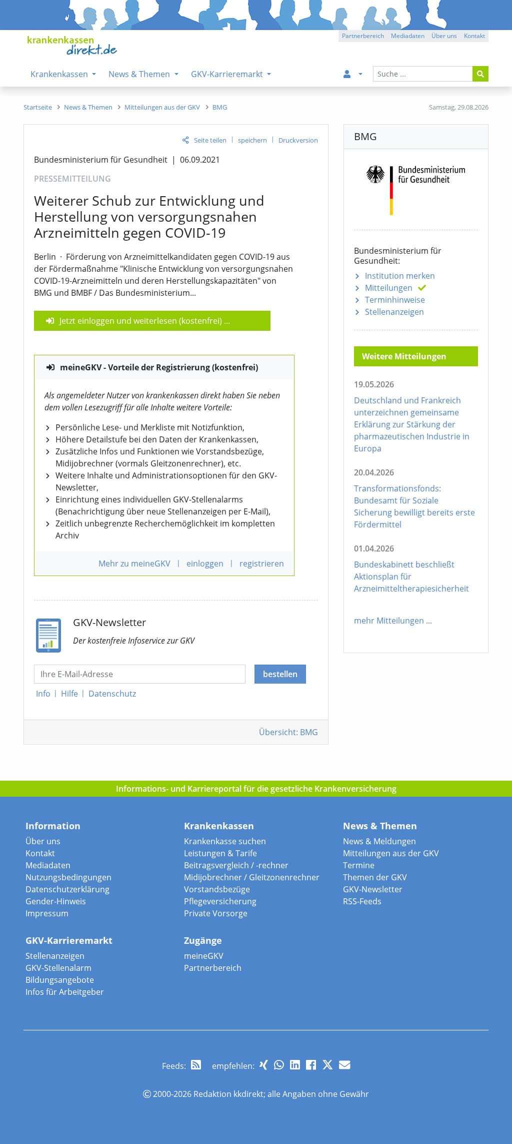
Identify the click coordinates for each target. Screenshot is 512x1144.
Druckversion (298, 140)
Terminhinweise (395, 299)
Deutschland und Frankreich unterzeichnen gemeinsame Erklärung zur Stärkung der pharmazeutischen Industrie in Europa (412, 424)
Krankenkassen (219, 826)
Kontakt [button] (474, 36)
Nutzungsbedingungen (69, 877)
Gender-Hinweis (56, 901)
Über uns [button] (444, 36)
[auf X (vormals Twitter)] (327, 1064)
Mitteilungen (388, 287)
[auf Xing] (264, 1064)
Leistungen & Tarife (220, 853)
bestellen (280, 674)
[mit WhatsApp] (279, 1064)
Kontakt (40, 853)
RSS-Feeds (362, 901)
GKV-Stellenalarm (59, 967)
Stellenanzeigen (394, 311)
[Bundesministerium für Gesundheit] (416, 188)
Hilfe (69, 693)
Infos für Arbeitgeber (65, 991)
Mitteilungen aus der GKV (391, 853)
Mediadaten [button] (407, 36)
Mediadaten (48, 865)
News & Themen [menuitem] (140, 74)
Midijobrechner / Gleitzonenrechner (252, 877)
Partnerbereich (213, 967)
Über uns (43, 841)
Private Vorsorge (216, 913)
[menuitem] (351, 74)
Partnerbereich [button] (363, 36)
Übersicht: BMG (288, 732)
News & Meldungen (379, 841)
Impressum (47, 913)
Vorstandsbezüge (217, 889)
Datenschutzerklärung (68, 889)
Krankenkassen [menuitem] (60, 74)
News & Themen (380, 826)
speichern (252, 140)
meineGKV (204, 955)
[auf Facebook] (311, 1064)
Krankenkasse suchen (225, 841)
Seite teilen (210, 140)
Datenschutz (112, 693)
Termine (358, 865)
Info (43, 693)
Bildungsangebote (60, 979)
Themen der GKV (375, 877)
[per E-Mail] (344, 1064)
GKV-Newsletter (372, 889)
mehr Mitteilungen (389, 620)
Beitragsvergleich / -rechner (236, 865)
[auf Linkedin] (295, 1064)
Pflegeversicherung (220, 901)
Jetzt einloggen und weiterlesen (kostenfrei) (141, 320)
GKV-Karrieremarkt (69, 940)
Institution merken (400, 275)
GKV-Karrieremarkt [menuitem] (228, 74)
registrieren (262, 563)
